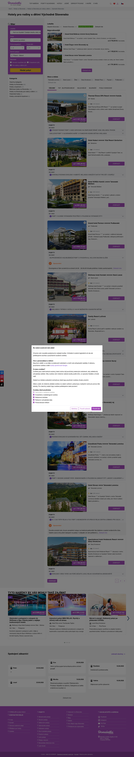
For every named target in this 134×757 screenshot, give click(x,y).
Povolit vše (96, 409)
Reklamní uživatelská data (43, 400)
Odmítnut (74, 409)
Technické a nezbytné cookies (45, 392)
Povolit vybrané (85, 409)
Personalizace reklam (42, 402)
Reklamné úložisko (41, 397)
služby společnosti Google (58, 365)
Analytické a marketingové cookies (46, 395)
